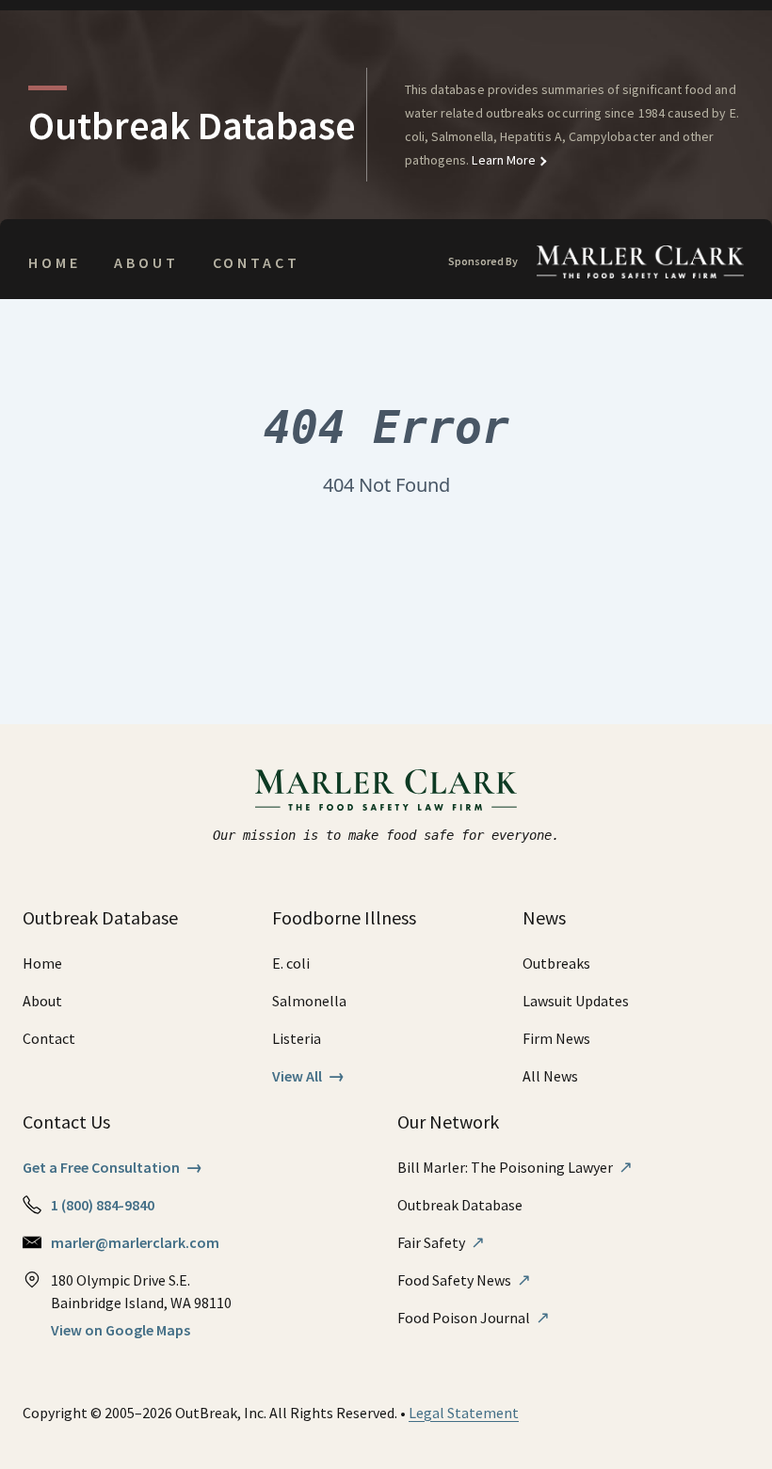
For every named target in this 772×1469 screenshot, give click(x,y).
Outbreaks (556, 963)
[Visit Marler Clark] (386, 790)
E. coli (291, 963)
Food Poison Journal (473, 1317)
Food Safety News (464, 1280)
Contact (256, 262)
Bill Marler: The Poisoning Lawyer (515, 1167)
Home (54, 262)
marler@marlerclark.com (135, 1242)
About (146, 262)
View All (308, 1075)
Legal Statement (464, 1412)
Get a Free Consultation (112, 1167)
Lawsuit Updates (576, 1000)
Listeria (296, 1038)
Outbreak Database (460, 1204)
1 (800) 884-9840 (102, 1204)
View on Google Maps (120, 1329)
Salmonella (309, 1000)
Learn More (502, 159)
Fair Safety (441, 1242)
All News (550, 1075)
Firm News (556, 1038)
